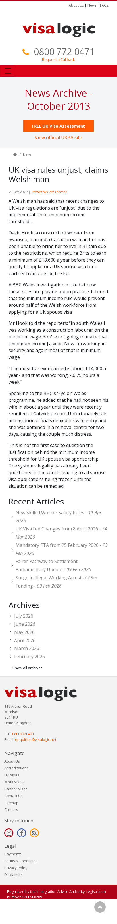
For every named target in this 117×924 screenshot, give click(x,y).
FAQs (104, 5)
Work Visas (14, 781)
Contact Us (13, 795)
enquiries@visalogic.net (35, 739)
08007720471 (23, 733)
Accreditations (16, 767)
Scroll (100, 907)
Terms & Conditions (21, 860)
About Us (76, 5)
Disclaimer (13, 874)
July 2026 (23, 616)
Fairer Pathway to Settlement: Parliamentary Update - (53, 565)
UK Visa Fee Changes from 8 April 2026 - (61, 533)
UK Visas (11, 775)
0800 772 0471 (64, 52)
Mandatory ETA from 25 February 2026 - (62, 549)
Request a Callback (58, 59)
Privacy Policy (16, 867)
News (91, 5)
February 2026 (29, 656)
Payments (13, 853)
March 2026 (26, 648)
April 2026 (24, 640)
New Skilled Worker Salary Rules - (58, 517)
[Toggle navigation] (8, 71)
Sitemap (11, 802)
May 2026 (24, 632)
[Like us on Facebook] (21, 832)
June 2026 (24, 624)
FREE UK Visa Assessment (58, 126)
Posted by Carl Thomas (49, 192)
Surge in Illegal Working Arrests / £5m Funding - (56, 582)
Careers (11, 809)
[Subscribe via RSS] (34, 832)
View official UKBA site (58, 137)
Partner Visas (16, 788)
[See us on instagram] (8, 832)
